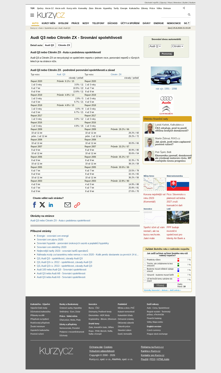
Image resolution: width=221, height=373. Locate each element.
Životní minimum (37, 326)
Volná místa (72, 316)
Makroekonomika (175, 176)
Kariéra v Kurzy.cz (150, 351)
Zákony (144, 8)
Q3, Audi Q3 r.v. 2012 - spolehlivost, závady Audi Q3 (64, 262)
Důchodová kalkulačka (40, 312)
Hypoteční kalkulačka (39, 330)
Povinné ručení (37, 334)
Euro (72, 312)
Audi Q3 (49, 45)
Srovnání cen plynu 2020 (50, 239)
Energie (123, 8)
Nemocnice (174, 23)
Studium (192, 3)
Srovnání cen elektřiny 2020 (51, 247)
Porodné (76, 328)
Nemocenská (65, 328)
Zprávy (40, 8)
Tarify (116, 8)
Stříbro (111, 327)
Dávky (146, 23)
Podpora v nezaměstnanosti (72, 332)
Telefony (98, 23)
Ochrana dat (95, 347)
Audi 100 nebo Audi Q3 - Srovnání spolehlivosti (61, 269)
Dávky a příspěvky (68, 324)
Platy (78, 320)
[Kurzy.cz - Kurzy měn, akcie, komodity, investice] (51, 18)
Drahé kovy (94, 324)
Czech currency (154, 330)
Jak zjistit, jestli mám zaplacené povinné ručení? (173, 143)
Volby (149, 322)
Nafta (110, 331)
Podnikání (122, 304)
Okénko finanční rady (156, 118)
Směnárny (64, 312)
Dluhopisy (93, 312)
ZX (120, 74)
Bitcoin (98, 8)
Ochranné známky (126, 319)
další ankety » (175, 290)
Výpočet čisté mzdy (38, 308)
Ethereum (112, 319)
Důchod (112, 23)
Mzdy (86, 23)
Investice (148, 209)
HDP (102, 315)
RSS (152, 359)
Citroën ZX (64, 45)
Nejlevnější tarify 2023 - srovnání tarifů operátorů (62, 250)
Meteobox (177, 3)
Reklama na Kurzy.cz (152, 347)
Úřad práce (64, 320)
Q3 (63, 74)
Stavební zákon (124, 330)
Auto (41, 28)
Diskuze (167, 8)
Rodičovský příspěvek (40, 323)
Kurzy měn (72, 8)
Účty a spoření (130, 23)
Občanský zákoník (126, 323)
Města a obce (124, 308)
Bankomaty (73, 304)
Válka (159, 8)
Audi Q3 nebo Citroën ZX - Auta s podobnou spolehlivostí (60, 220)
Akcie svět (60, 8)
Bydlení (63, 23)
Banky (63, 304)
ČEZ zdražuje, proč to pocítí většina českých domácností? (171, 129)
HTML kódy (163, 359)
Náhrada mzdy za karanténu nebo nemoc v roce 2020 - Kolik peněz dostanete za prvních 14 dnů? (88, 254)
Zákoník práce (124, 326)
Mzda (72, 320)
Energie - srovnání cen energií (53, 235)
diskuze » (165, 290)
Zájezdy (163, 3)
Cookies (108, 347)
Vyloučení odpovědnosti (101, 351)
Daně (120, 334)
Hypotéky (107, 8)
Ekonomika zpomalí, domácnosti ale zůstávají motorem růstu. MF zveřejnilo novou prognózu (173, 158)
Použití (144, 359)
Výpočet (46, 304)
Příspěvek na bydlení (39, 319)
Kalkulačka (134, 8)
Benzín (103, 331)
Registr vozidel (153, 312)
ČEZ (97, 308)
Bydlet (185, 3)
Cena (155, 308)
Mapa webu (158, 322)
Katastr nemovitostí (126, 312)
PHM (97, 331)
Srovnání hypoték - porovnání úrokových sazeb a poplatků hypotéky (73, 243)
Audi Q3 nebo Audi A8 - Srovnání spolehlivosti (61, 273)
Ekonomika (94, 315)
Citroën (114, 74)
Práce (152, 8)
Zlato (91, 8)
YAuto (170, 3)
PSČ (133, 308)
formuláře (128, 334)
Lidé (169, 209)
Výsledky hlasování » (152, 290)
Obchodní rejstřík (151, 3)
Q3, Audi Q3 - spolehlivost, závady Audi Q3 (60, 258)
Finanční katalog (154, 318)
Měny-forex (149, 176)
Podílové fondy (104, 312)
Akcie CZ (49, 8)
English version (154, 326)
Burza (91, 308)
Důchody (63, 335)
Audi (59, 74)
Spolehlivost (163, 308)
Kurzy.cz (33, 28)
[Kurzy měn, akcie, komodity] (57, 352)
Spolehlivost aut (51, 28)
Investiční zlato (100, 327)
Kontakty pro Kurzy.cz (152, 355)
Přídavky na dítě (37, 315)
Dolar (77, 312)
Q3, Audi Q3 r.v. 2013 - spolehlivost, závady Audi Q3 (64, 265)
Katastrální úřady (125, 315)
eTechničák (159, 314)
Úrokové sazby (66, 308)
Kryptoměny (94, 319)
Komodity (82, 8)
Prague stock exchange (157, 334)
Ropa (91, 331)
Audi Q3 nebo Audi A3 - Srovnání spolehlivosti (61, 277)
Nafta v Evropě (95, 334)
